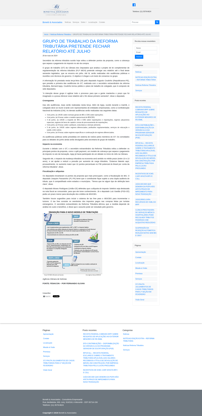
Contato (102, 22)
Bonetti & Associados (52, 22)
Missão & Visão (141, 268)
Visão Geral (139, 300)
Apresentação (140, 252)
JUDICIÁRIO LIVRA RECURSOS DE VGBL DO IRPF (145, 202)
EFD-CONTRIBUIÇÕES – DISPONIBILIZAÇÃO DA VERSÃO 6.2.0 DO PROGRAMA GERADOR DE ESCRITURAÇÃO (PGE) (101, 346)
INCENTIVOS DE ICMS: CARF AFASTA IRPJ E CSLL (144, 176)
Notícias (68, 22)
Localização (92, 22)
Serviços (76, 22)
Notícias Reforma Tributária (60, 34)
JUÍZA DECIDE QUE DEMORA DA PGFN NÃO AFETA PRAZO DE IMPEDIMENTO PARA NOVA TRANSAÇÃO (145, 189)
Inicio (46, 34)
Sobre (83, 22)
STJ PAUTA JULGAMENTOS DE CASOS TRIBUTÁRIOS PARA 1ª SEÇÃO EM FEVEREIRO (144, 289)
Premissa (138, 273)
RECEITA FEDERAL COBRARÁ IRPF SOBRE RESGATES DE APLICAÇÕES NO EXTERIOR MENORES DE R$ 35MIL (101, 336)
